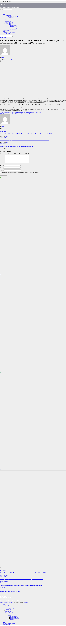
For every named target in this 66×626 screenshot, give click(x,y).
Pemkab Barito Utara (9, 23)
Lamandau (7, 19)
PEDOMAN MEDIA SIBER (9, 32)
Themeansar (25, 602)
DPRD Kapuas (13, 25)
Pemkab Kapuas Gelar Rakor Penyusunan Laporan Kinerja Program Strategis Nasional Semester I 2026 (23, 572)
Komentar (2, 163)
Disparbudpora (11, 17)
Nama (1, 165)
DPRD (9, 24)
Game (4, 31)
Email (1, 167)
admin (2, 57)
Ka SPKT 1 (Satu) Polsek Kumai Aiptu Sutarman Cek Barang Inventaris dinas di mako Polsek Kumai (21, 112)
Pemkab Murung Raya (9, 22)
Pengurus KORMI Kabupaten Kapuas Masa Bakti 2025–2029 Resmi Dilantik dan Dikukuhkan (21, 585)
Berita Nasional (6, 30)
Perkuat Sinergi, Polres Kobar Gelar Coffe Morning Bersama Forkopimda (15, 113)
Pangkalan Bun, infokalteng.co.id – (7, 96)
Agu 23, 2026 (3, 575)
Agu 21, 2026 (3, 587)
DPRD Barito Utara (14, 26)
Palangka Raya (8, 18)
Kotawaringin (8, 21)
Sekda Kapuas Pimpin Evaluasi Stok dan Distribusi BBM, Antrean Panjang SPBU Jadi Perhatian (21, 579)
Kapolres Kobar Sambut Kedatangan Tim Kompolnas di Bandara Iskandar (16, 146)
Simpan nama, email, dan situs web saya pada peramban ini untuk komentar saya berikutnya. (20, 172)
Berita (4, 14)
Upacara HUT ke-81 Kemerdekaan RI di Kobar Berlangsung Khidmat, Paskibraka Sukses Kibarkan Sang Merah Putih (26, 133)
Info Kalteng (5, 4)
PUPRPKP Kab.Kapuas (13, 16)
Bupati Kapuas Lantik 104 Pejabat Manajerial (10, 591)
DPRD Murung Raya (14, 28)
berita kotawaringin (9, 59)
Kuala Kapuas (8, 15)
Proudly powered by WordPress (6, 602)
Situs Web (2, 170)
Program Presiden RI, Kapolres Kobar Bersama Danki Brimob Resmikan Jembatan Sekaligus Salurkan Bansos (24, 140)
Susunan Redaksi (6, 33)
